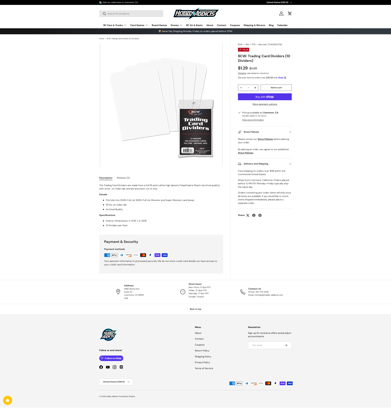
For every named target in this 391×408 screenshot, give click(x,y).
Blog (271, 25)
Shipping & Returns (254, 25)
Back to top (195, 309)
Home (101, 38)
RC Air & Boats (194, 25)
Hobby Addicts (112, 396)
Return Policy (202, 350)
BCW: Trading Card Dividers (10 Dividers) (123, 38)
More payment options (265, 104)
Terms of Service (204, 368)
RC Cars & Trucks (113, 25)
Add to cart (276, 87)
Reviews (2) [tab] (123, 177)
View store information (253, 120)
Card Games (137, 25)
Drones (175, 25)
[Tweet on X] (248, 215)
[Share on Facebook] (254, 215)
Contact (221, 25)
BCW (240, 44)
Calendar (282, 25)
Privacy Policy (202, 362)
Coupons (235, 25)
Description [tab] (105, 177)
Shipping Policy (203, 356)
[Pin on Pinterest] (260, 215)
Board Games (159, 25)
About (209, 25)
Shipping (242, 73)
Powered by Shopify (127, 396)
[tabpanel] (161, 205)
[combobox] (131, 13)
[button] (290, 13)
